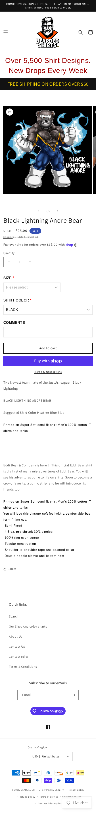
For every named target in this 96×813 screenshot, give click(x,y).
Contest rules (19, 657)
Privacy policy (76, 789)
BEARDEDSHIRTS (30, 789)
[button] (5, 32)
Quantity (9, 253)
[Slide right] (58, 211)
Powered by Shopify (52, 789)
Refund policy (27, 796)
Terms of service (49, 796)
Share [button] (12, 569)
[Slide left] (38, 211)
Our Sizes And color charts (28, 626)
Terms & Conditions (23, 667)
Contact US (17, 647)
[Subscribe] (73, 695)
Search (14, 616)
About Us (15, 636)
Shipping (8, 236)
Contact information (50, 803)
